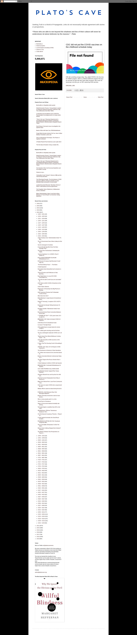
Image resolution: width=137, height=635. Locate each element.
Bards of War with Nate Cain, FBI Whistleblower (48, 130)
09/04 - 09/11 (41, 446)
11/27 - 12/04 (41, 223)
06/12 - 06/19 (41, 473)
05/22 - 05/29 (41, 479)
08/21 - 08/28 (41, 451)
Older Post (100, 97)
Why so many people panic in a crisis (47, 399)
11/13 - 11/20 (41, 227)
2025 (38, 205)
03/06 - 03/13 (41, 503)
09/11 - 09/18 (41, 444)
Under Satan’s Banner (43, 286)
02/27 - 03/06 (41, 505)
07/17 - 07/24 (41, 462)
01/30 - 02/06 (41, 514)
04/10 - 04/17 (41, 492)
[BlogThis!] (77, 90)
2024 (38, 208)
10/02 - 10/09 (41, 438)
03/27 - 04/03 (41, 496)
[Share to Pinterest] (83, 90)
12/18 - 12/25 (41, 216)
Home (85, 97)
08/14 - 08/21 (41, 453)
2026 (38, 203)
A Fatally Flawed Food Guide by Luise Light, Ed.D (48, 141)
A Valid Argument (42, 267)
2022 (38, 212)
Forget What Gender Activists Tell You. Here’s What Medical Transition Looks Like (49, 134)
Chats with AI (39, 51)
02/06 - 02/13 (41, 512)
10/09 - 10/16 (41, 435)
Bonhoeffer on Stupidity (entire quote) (45, 105)
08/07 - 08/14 (41, 455)
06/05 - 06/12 (41, 475)
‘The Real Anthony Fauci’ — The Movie (47, 264)
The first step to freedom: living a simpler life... (47, 144)
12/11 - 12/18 (41, 218)
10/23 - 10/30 (41, 233)
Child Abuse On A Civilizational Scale (47, 322)
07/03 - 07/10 (41, 466)
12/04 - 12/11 (41, 220)
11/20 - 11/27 (41, 225)
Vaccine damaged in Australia (45, 245)
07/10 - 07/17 (41, 464)
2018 (38, 532)
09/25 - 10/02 (41, 440)
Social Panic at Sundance (44, 401)
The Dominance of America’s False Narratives (49, 350)
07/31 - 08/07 (41, 457)
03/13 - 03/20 (41, 501)
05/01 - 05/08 (41, 486)
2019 (38, 530)
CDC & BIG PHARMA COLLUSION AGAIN (48, 368)
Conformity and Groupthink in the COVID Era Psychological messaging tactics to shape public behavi (48, 115)
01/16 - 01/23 (41, 518)
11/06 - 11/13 (41, 229)
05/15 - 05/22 (41, 481)
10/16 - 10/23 (41, 236)
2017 (38, 534)
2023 (38, 210)
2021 (38, 525)
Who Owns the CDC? (43, 296)
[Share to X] (79, 90)
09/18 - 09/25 (41, 442)
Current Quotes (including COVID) (45, 47)
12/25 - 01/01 (41, 214)
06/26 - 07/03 (41, 468)
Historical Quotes (40, 45)
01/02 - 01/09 (41, 523)
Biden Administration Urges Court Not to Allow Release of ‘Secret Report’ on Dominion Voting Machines (48, 195)
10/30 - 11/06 (41, 231)
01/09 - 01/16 (41, 520)
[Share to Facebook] (81, 90)
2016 (38, 536)
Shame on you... (40, 172)
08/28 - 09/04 (41, 448)
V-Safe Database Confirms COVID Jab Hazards (50, 363)
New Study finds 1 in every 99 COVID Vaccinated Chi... (47, 276)
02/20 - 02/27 (41, 507)
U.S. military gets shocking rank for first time (49, 330)
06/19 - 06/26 (41, 470)
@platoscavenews (48, 545)
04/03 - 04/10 (41, 494)
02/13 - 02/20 (41, 509)
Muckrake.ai (39, 44)
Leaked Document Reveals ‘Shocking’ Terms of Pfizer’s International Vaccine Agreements (48, 185)
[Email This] (75, 90)
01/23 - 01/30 (41, 516)
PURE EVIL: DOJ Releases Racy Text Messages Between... (47, 392)
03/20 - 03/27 (41, 499)
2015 (38, 538)
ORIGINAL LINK (70, 85)
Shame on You (40, 49)
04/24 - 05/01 (41, 488)
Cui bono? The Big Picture (44, 325)
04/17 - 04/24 (41, 490)
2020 (38, 527)
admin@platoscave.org (41, 572)
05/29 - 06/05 (41, 477)
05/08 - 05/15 (41, 483)
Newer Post (69, 97)
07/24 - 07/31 (41, 459)
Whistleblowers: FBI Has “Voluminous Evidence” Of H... (47, 411)
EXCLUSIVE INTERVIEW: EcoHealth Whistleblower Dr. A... (47, 258)
